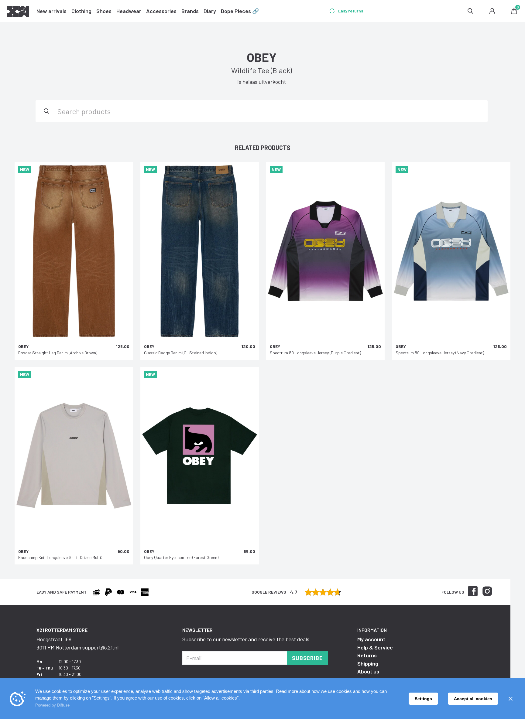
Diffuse (63, 705)
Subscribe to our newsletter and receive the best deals (245, 639)
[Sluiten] (510, 698)
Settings (423, 698)
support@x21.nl (100, 647)
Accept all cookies (473, 698)
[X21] (18, 12)
